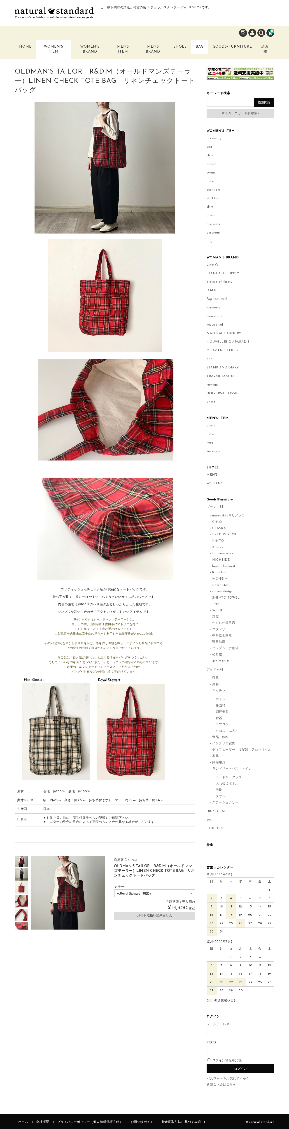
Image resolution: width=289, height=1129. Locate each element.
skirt (210, 207)
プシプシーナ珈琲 (225, 648)
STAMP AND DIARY (223, 367)
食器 (219, 718)
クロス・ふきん (227, 731)
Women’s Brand (90, 49)
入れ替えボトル (227, 783)
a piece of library (219, 282)
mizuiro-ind (215, 324)
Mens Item (123, 49)
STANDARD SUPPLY (223, 273)
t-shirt (211, 164)
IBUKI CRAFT (217, 811)
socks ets (214, 451)
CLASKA (219, 528)
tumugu (212, 384)
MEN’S (212, 475)
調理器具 (222, 712)
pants (211, 215)
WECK (217, 610)
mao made (214, 316)
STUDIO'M (215, 828)
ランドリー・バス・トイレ (232, 768)
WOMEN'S (215, 483)
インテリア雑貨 (223, 743)
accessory (214, 138)
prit (209, 359)
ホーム (23, 1122)
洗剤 (219, 790)
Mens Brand (153, 49)
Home (25, 47)
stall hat (213, 198)
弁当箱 (221, 705)
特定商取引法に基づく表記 (181, 1122)
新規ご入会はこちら (221, 1084)
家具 (215, 756)
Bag (200, 47)
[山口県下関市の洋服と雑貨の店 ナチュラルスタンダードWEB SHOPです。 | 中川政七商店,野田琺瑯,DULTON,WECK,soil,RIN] (54, 15)
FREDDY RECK (224, 534)
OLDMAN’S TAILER (223, 350)
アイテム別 (215, 669)
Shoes (180, 47)
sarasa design (222, 591)
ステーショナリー (225, 802)
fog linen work (217, 299)
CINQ (217, 522)
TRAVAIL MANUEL (222, 376)
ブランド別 (215, 507)
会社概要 (42, 1122)
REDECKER (221, 585)
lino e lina (219, 572)
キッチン (218, 690)
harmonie (213, 307)
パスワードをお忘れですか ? (228, 1078)
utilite (211, 402)
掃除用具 (218, 762)
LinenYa (213, 264)
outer (211, 181)
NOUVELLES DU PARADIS (228, 342)
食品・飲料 (220, 737)
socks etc (214, 190)
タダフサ (218, 629)
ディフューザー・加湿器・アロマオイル (241, 750)
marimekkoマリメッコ (228, 515)
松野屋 (217, 654)
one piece (214, 224)
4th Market (221, 661)
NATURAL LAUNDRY (224, 333)
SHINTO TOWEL (226, 597)
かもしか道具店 (223, 623)
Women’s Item (53, 49)
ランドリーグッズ (229, 777)
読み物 (265, 49)
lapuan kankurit (223, 566)
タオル (221, 796)
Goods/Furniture (232, 47)
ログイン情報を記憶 (226, 1060)
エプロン (222, 724)
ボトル (221, 699)
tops (210, 442)
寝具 (215, 678)
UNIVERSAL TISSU (222, 393)
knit (209, 147)
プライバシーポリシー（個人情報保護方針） (90, 1122)
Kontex (217, 547)
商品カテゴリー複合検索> (240, 113)
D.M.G (212, 290)
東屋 (215, 616)
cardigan (213, 232)
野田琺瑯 (218, 642)
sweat (211, 172)
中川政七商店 (222, 635)
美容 (215, 684)
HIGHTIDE (221, 560)
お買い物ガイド (142, 1122)
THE (215, 604)
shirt (210, 155)
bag (209, 241)
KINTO (218, 541)
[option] (21, 861)
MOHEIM (220, 579)
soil (209, 819)
